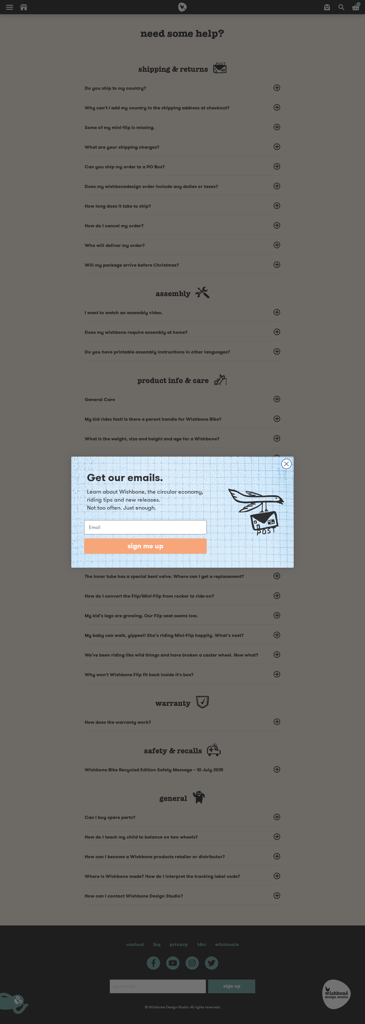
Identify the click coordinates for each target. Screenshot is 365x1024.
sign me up (145, 546)
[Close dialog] (286, 464)
